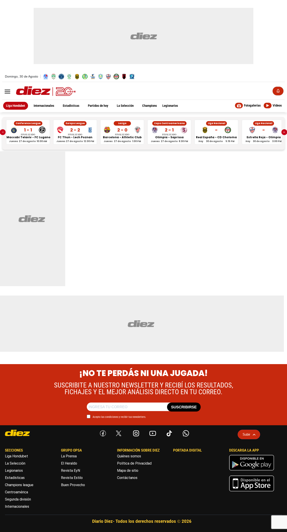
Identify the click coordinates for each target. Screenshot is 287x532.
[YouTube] (151, 432)
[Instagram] (135, 432)
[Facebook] (102, 432)
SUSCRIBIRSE (184, 407)
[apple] (251, 492)
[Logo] (35, 91)
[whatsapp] (185, 432)
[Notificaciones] (278, 91)
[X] (118, 433)
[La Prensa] (26, 433)
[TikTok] (168, 432)
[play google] (251, 471)
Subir (246, 434)
